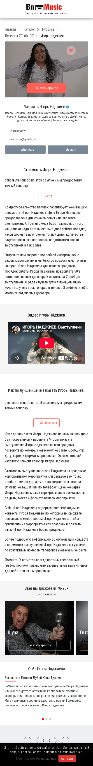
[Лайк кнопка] (71, 50)
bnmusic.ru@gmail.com (22, 139)
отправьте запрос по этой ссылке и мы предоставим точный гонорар (43, 188)
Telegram (70, 149)
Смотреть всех (46, 594)
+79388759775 (17, 131)
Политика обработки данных (36, 758)
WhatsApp (27, 149)
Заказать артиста (39, 645)
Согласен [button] (67, 758)
